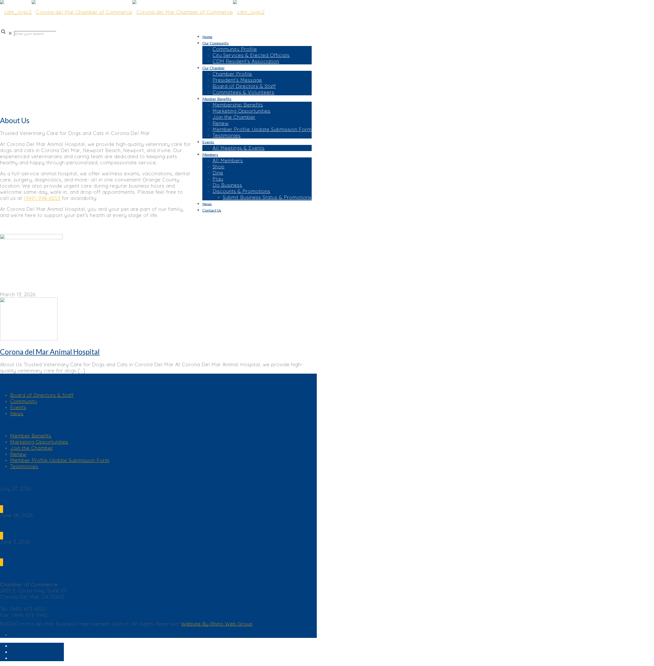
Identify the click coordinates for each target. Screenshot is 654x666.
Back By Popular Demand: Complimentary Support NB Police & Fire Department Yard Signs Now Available (93, 499)
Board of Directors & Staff (42, 395)
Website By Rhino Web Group (217, 624)
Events (18, 407)
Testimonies (24, 466)
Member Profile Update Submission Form (59, 460)
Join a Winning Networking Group (30, 526)
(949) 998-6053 (42, 198)
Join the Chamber (31, 448)
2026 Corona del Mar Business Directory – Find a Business (51, 552)
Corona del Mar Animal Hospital (50, 351)
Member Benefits (30, 436)
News (17, 413)
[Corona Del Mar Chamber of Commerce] (132, 12)
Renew (18, 454)
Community (23, 401)
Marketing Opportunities (39, 442)
